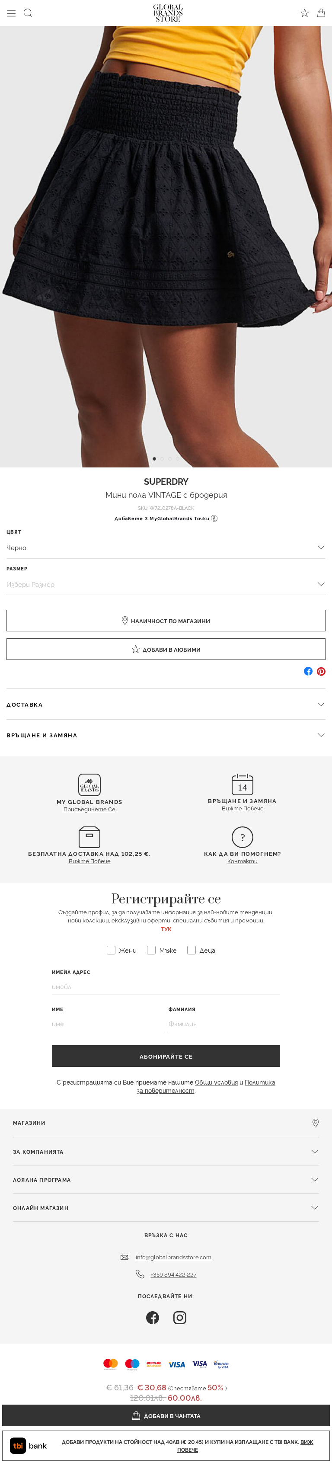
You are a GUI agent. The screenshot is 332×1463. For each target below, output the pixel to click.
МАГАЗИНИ (29, 1122)
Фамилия (182, 1009)
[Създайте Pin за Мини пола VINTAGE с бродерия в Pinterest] (321, 674)
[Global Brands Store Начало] (168, 11)
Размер (17, 568)
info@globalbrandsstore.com (173, 1257)
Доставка (24, 704)
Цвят (14, 531)
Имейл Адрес (71, 972)
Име (58, 1009)
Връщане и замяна (41, 735)
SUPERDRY (166, 481)
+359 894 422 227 (174, 1274)
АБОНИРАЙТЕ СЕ (166, 1056)
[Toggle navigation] (11, 13)
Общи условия (216, 1082)
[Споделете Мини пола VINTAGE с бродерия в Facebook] (308, 674)
